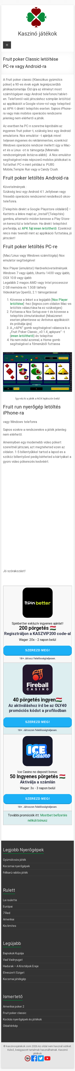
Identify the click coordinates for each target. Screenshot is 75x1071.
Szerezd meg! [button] (37, 650)
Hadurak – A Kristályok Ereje (21, 966)
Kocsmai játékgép (14, 979)
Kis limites (9, 925)
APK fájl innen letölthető (39, 228)
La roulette (10, 900)
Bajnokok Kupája (13, 953)
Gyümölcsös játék (14, 859)
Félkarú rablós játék (15, 872)
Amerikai (8, 919)
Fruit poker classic (14, 1013)
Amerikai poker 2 (13, 1006)
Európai (8, 906)
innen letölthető (22, 336)
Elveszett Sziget (13, 972)
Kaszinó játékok (37, 33)
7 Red (6, 913)
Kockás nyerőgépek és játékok (22, 1019)
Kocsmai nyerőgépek (16, 866)
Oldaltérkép (10, 1025)
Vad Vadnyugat (13, 959)
